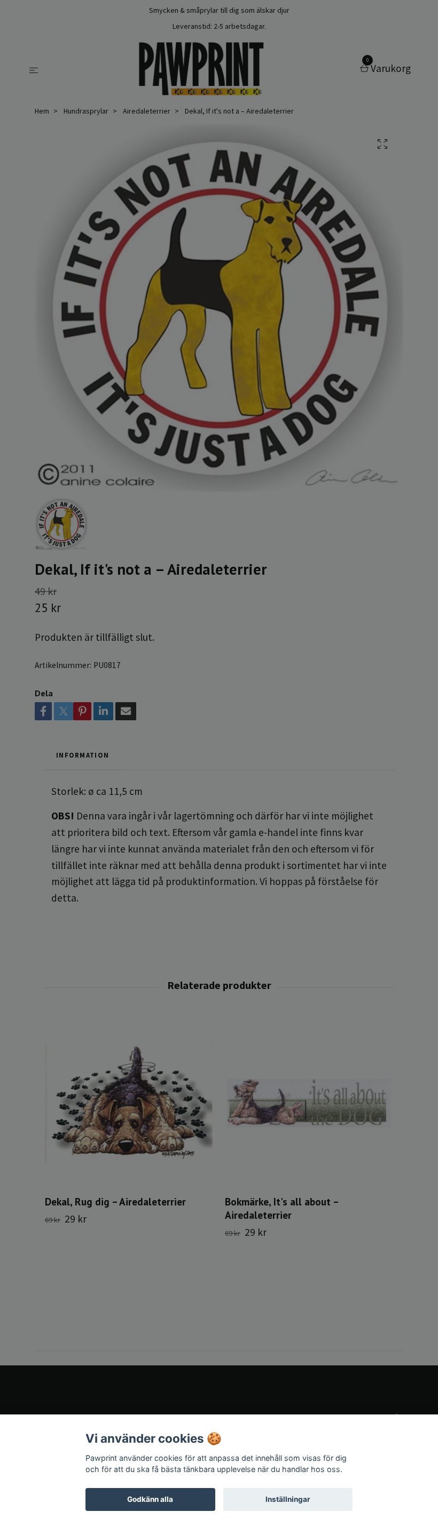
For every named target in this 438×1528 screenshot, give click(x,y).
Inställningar (287, 1499)
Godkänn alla (150, 1499)
